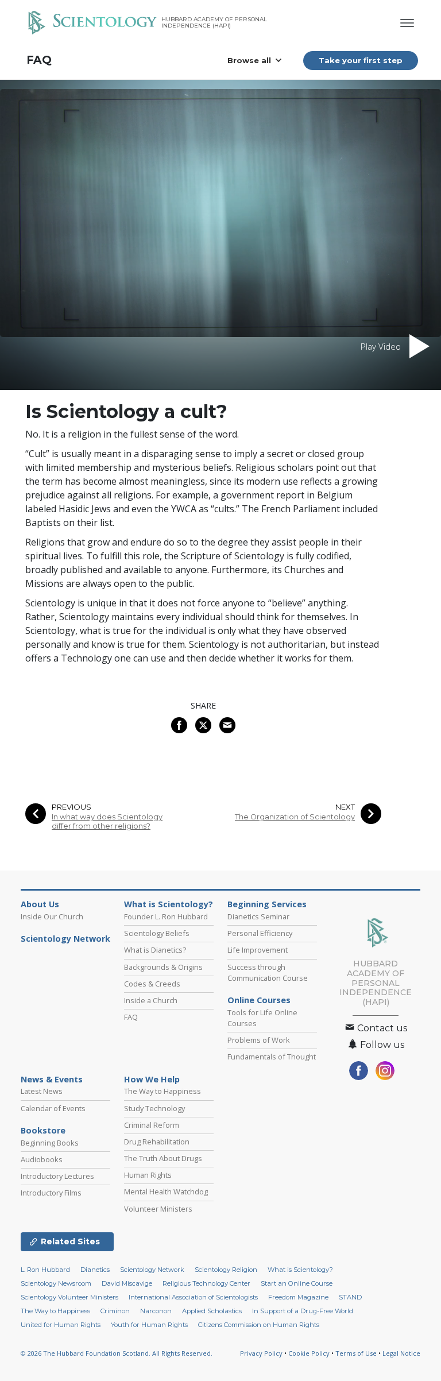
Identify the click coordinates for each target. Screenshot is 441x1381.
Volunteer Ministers (158, 1209)
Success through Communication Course (267, 972)
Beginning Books (50, 1143)
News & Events (52, 1079)
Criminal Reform (151, 1125)
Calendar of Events (53, 1108)
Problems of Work (258, 1040)
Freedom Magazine (298, 1297)
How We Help (152, 1079)
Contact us (381, 1028)
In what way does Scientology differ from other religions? (107, 821)
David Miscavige (127, 1283)
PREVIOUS (71, 807)
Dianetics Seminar (258, 916)
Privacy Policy (261, 1353)
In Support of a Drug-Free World (302, 1311)
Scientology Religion (226, 1270)
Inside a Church (150, 1000)
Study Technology (154, 1108)
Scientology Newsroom (56, 1283)
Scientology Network (65, 938)
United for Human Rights (60, 1325)
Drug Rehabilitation (156, 1141)
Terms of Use (356, 1353)
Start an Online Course (296, 1283)
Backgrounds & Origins (163, 967)
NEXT (345, 807)
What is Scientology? (168, 904)
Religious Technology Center (206, 1283)
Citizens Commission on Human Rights (258, 1325)
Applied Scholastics (212, 1311)
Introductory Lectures (57, 1176)
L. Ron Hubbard (45, 1270)
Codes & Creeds (152, 983)
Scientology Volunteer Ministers (69, 1297)
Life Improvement (257, 950)
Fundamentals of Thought (271, 1056)
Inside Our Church (52, 916)
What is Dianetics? (155, 950)
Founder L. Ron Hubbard (166, 916)
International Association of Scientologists (193, 1297)
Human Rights (148, 1175)
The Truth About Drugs (163, 1158)
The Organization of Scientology (295, 817)
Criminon (115, 1311)
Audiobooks (42, 1159)
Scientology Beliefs (156, 933)
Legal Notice (401, 1353)
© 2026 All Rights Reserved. (116, 1353)
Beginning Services (267, 904)
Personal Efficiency (259, 933)
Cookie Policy (309, 1353)
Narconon (156, 1311)
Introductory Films (51, 1192)
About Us (40, 904)
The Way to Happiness (162, 1091)
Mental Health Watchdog (166, 1191)
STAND (350, 1297)
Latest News (42, 1091)
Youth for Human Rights (149, 1325)
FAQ (39, 60)
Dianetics (95, 1270)
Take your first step (361, 60)
